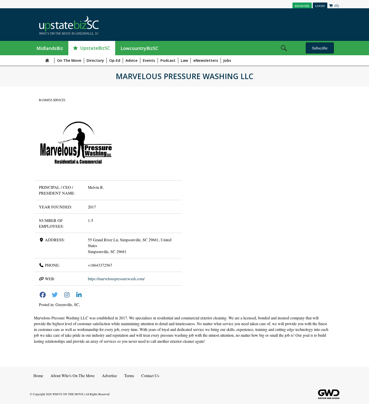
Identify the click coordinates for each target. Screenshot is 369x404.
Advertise (109, 375)
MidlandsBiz (49, 48)
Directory (95, 60)
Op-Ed (114, 60)
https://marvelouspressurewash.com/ (116, 278)
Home (38, 375)
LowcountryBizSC (139, 48)
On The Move (69, 60)
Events (149, 60)
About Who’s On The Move (72, 375)
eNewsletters (205, 60)
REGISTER (302, 6)
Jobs (227, 60)
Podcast (167, 60)
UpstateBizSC (95, 48)
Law (184, 60)
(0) (336, 5)
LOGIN (320, 6)
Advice (132, 60)
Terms (129, 375)
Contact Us (150, 375)
